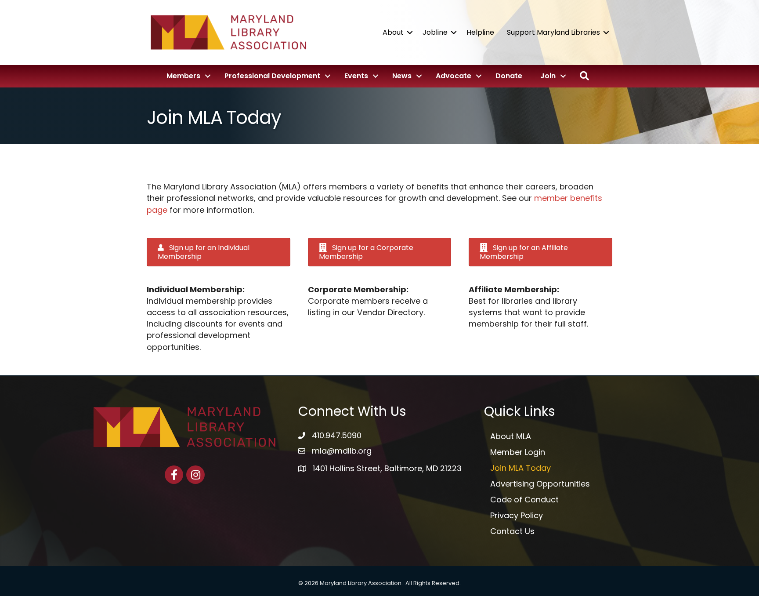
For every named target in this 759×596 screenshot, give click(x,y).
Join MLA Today (520, 467)
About (393, 32)
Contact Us (512, 531)
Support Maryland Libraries (553, 32)
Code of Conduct (524, 499)
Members (183, 76)
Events (356, 76)
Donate (508, 76)
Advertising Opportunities (540, 483)
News (402, 76)
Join (548, 76)
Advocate (453, 76)
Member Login (517, 452)
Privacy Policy (516, 515)
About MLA (510, 436)
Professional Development (272, 76)
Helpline (480, 32)
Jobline (435, 32)
